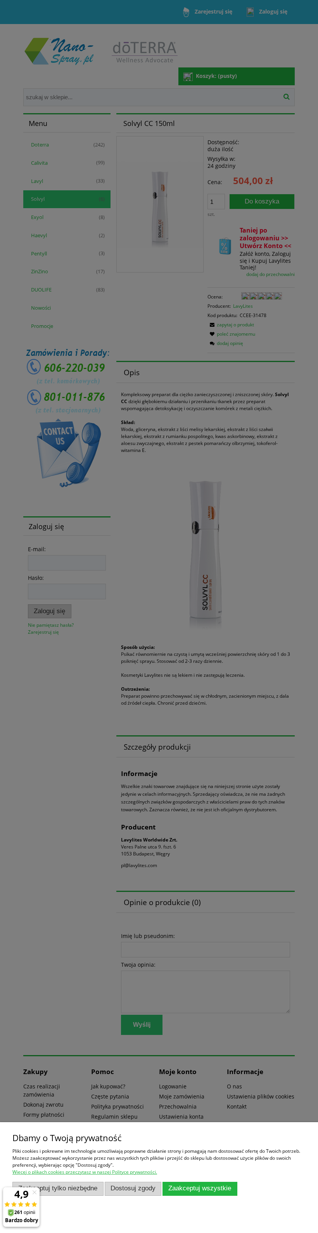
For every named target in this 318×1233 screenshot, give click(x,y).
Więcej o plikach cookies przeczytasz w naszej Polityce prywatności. (84, 1172)
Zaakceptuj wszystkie (199, 1188)
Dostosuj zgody (133, 1188)
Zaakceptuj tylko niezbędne (57, 1188)
